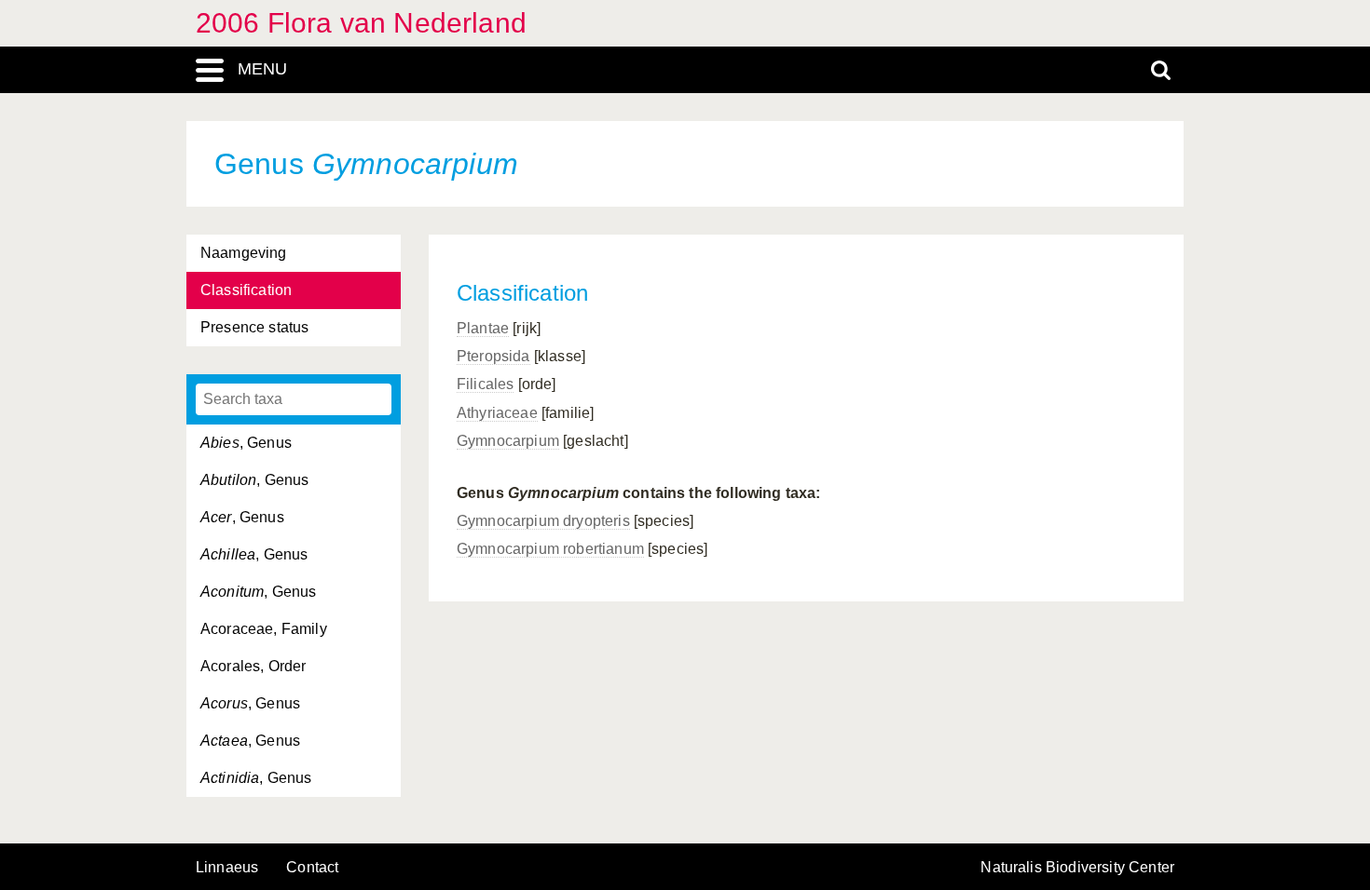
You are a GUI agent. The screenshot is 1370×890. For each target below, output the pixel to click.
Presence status (254, 327)
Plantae (483, 328)
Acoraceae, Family (263, 629)
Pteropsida (493, 356)
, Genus (246, 443)
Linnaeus (227, 867)
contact (312, 867)
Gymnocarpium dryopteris (543, 521)
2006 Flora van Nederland (361, 22)
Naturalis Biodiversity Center (1077, 867)
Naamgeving (243, 253)
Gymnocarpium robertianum (550, 549)
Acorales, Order (253, 666)
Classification (246, 290)
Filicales (485, 384)
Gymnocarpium (508, 441)
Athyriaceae (497, 413)
